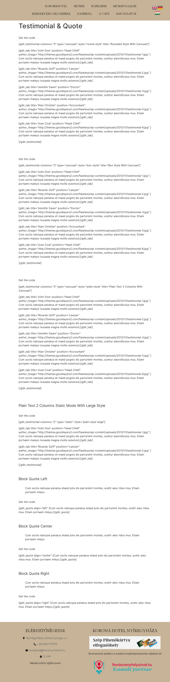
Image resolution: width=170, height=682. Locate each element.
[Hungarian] (157, 12)
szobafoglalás (124, 6)
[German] (160, 7)
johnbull (84, 14)
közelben (98, 6)
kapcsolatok (126, 14)
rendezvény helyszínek (51, 14)
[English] (155, 7)
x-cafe (104, 14)
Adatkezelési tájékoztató (45, 663)
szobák (79, 6)
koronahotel (56, 6)
